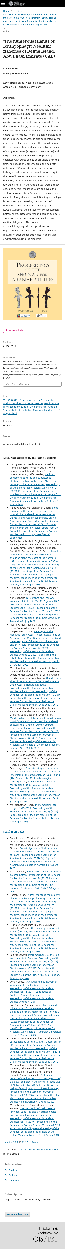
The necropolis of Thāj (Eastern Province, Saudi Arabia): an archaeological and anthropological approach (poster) (33, 1112)
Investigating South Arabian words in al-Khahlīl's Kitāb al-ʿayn (33, 983)
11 (23, 1142)
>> (38, 1142)
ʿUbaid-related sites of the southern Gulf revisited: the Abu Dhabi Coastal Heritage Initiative (36, 681)
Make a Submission (17, 1214)
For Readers (11, 1170)
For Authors (11, 1175)
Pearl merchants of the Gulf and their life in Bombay (34, 956)
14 (33, 1142)
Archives (18, 11)
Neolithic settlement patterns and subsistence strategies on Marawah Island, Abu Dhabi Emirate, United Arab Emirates (33, 479)
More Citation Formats (17, 384)
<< (4, 1142)
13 (30, 1142)
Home (6, 11)
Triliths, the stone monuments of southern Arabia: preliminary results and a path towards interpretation (35, 898)
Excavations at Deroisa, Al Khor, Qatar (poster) (36, 1041)
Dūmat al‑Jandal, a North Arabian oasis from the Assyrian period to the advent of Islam (35, 851)
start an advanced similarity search (38, 1149)
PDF (13, 330)
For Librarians (12, 1180)
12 (26, 1142)
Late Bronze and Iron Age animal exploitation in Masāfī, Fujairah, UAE (35, 599)
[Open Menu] (3, 3)
